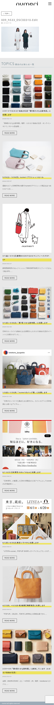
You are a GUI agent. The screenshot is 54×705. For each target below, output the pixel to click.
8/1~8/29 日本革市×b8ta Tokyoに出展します (22, 472)
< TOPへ (6, 13)
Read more (10, 133)
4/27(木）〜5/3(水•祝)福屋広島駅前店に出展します (24, 605)
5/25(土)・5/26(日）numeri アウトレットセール (24, 177)
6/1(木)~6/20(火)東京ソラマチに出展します (21, 542)
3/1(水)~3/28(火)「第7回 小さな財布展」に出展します (25, 323)
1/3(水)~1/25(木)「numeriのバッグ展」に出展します (25, 392)
